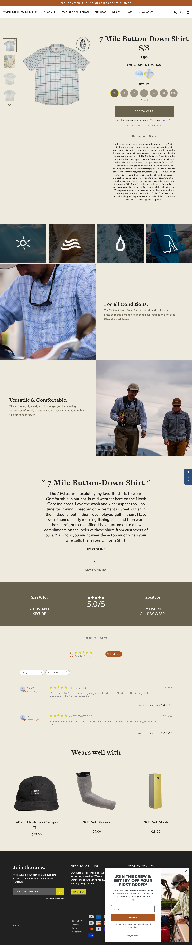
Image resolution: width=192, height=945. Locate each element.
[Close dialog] (185, 871)
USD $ (16, 925)
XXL (163, 93)
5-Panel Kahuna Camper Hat (36, 825)
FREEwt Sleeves (96, 822)
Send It (132, 917)
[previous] (10, 35)
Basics (116, 12)
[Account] (175, 12)
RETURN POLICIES (135, 125)
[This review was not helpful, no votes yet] (169, 704)
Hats (130, 12)
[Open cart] (188, 12)
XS (114, 93)
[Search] (181, 12)
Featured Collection (75, 12)
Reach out (78, 892)
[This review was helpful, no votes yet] (164, 704)
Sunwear (100, 12)
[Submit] (60, 891)
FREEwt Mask (155, 822)
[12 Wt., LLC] (20, 12)
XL (154, 93)
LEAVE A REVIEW (153, 125)
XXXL (173, 93)
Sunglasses (145, 12)
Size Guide (144, 100)
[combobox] (32, 672)
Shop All (50, 12)
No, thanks (133, 935)
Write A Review (113, 654)
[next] (10, 104)
